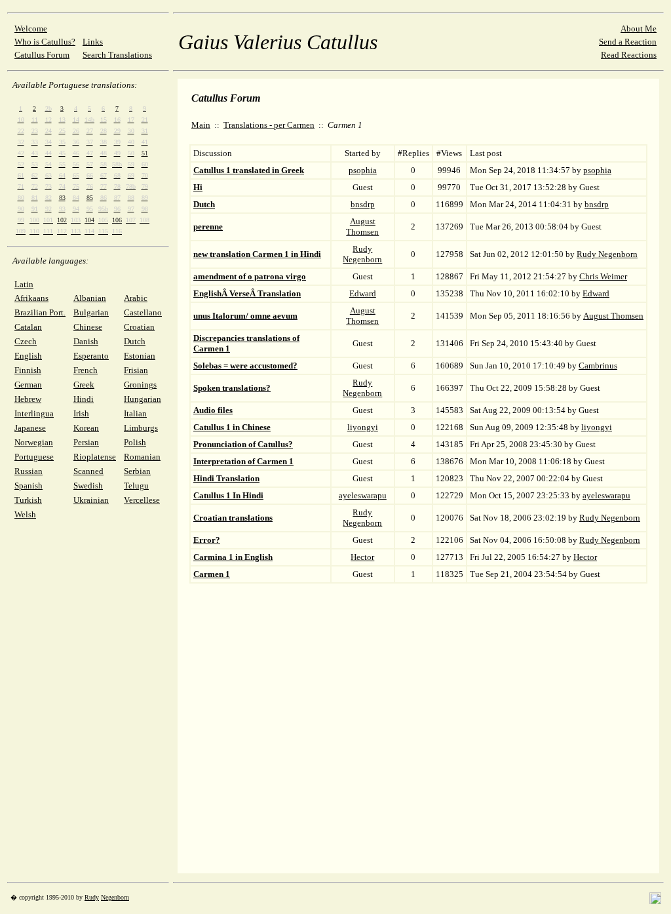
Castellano (143, 312)
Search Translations (117, 55)
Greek (83, 384)
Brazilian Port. (40, 312)
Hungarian (142, 399)
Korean (86, 428)
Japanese (30, 428)
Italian (135, 413)
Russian (28, 471)
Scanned (88, 471)
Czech (25, 341)
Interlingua (34, 413)
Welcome (30, 28)
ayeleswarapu (363, 495)
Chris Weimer (603, 276)
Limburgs (141, 428)
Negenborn (115, 897)
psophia (363, 170)
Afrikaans (31, 298)
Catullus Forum (41, 55)
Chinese (87, 327)
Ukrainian (91, 500)
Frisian (136, 370)
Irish (81, 413)
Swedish (88, 485)
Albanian (89, 298)
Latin (23, 284)
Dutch (134, 341)
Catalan (28, 327)
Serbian (137, 471)
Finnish (27, 370)
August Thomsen (362, 226)
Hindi (83, 399)
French (85, 370)
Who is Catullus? (44, 42)
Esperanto (91, 356)
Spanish (28, 485)
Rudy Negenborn (362, 254)
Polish (135, 442)
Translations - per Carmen (269, 125)
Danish (85, 341)
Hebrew (27, 399)
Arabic (135, 298)
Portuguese (34, 457)
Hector (362, 557)
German (28, 384)
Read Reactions (629, 55)
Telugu (136, 485)
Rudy (92, 897)
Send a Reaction (628, 42)
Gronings (140, 384)
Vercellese (142, 500)
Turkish (28, 500)
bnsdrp (363, 204)
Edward (362, 293)
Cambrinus (598, 365)
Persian (86, 442)
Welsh (25, 514)
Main (200, 125)
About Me (639, 28)
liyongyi (362, 427)
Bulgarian (91, 312)
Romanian (142, 457)
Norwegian (33, 442)
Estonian (139, 356)
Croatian (139, 327)
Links (93, 42)
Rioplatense (94, 457)
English (28, 356)
